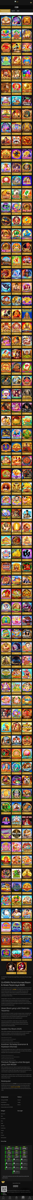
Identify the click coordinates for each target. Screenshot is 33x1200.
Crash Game (3, 1128)
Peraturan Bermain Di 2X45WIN (7, 1107)
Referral (19, 1104)
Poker (2, 1132)
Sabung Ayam (3, 1137)
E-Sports (2, 1135)
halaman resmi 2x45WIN (15, 1086)
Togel (2, 1123)
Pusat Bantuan (3, 1102)
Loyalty (19, 1102)
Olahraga (2, 1125)
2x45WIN (14, 989)
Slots (2, 1116)
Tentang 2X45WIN (4, 1100)
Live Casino (3, 1118)
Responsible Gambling (5, 1104)
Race (2, 1120)
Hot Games (3, 1113)
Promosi (19, 1100)
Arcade (2, 1130)
